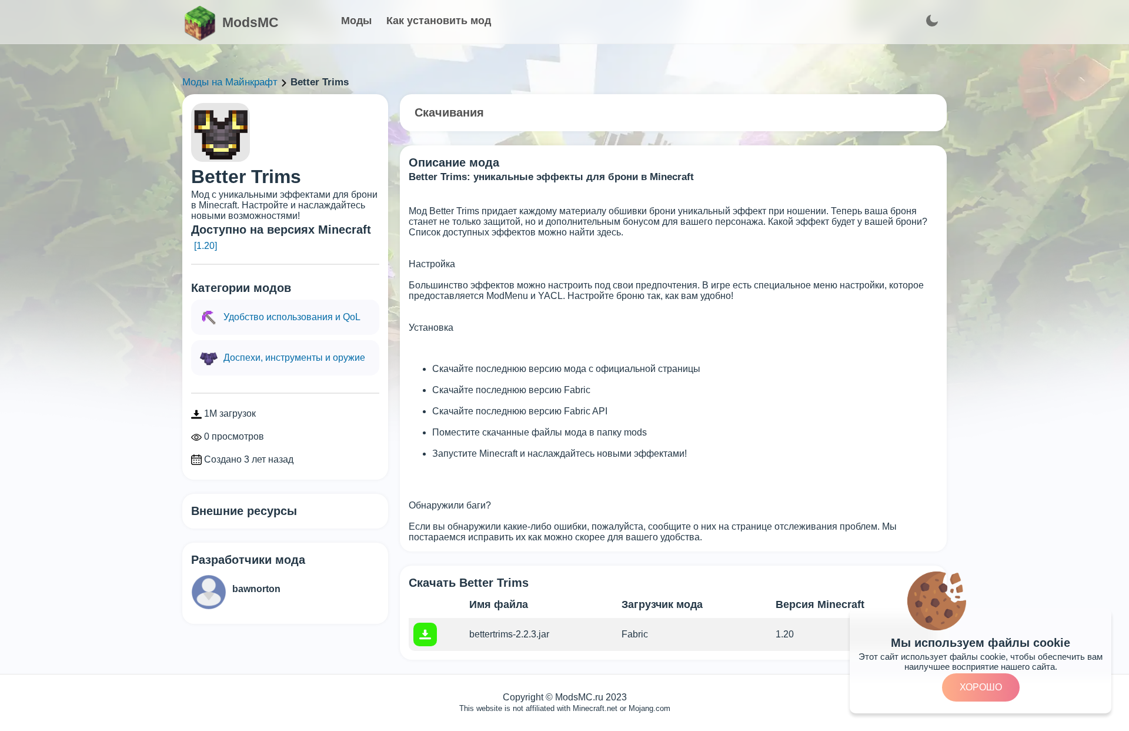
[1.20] (205, 246)
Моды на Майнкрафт (230, 82)
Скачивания (449, 112)
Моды (356, 20)
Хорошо (981, 687)
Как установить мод (438, 20)
